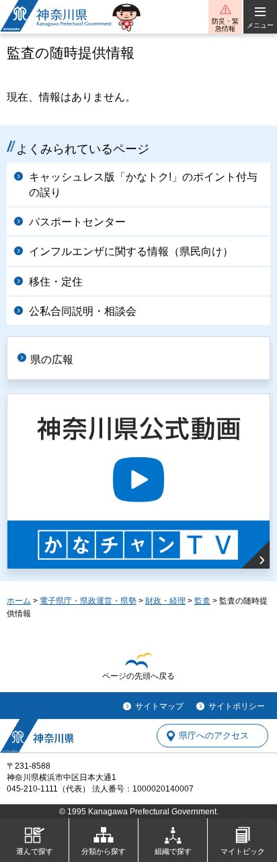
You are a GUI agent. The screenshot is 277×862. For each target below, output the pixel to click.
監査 (202, 601)
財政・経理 (165, 601)
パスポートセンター (77, 222)
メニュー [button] (260, 25)
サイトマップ (159, 706)
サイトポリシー (236, 706)
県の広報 (51, 359)
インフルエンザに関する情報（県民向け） (131, 251)
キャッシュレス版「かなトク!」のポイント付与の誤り (143, 184)
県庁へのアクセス (214, 736)
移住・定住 (56, 281)
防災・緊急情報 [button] (225, 24)
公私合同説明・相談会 (82, 311)
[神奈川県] (37, 736)
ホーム (19, 601)
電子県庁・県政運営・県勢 (88, 601)
